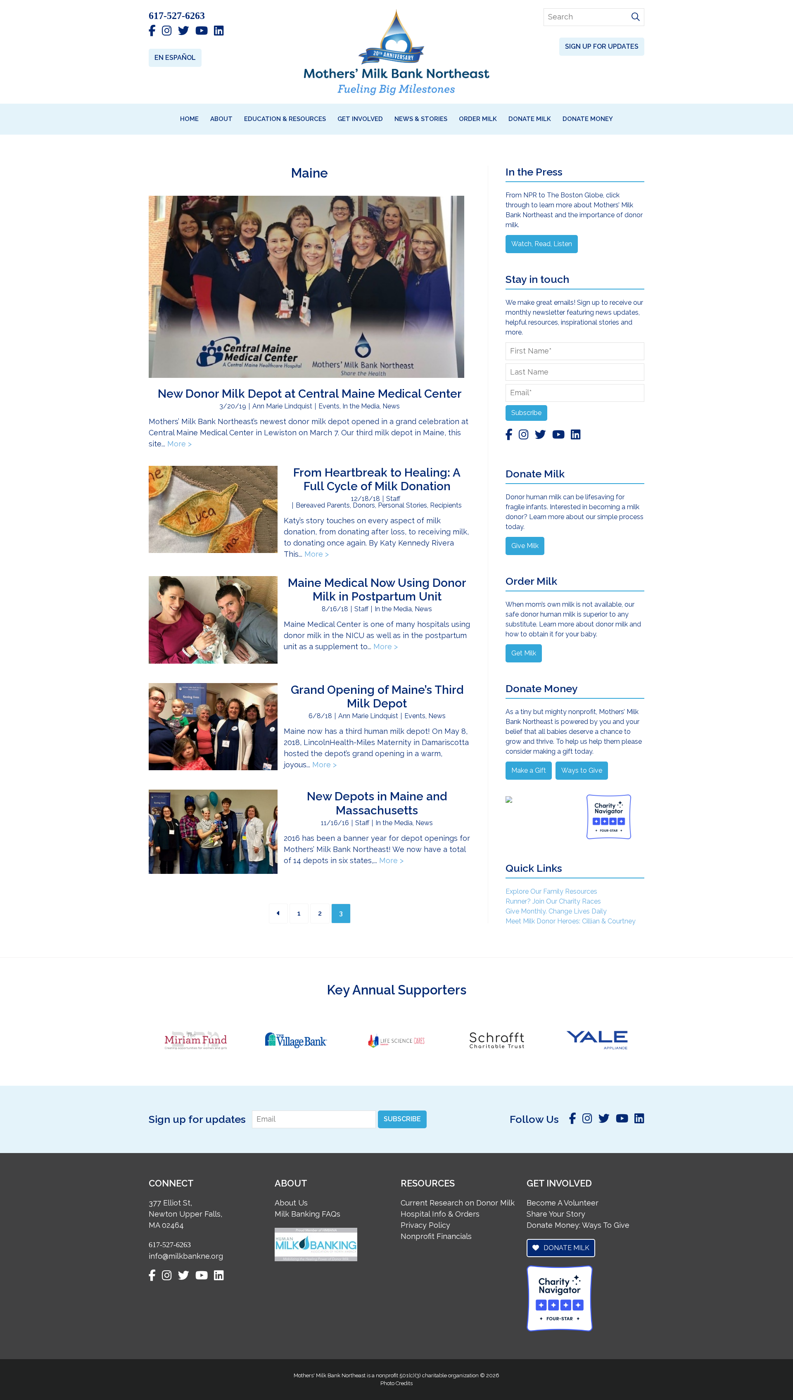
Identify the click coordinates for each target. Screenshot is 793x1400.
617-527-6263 (177, 15)
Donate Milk (565, 1248)
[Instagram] (167, 31)
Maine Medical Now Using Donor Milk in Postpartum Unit (377, 590)
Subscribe (526, 413)
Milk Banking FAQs (307, 1214)
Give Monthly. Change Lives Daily (556, 911)
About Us (291, 1202)
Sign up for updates (602, 46)
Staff (393, 499)
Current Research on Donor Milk (458, 1202)
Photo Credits (396, 1383)
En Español (175, 58)
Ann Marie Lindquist (282, 406)
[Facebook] (152, 31)
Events (329, 406)
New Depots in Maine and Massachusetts (377, 803)
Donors (364, 505)
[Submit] (635, 17)
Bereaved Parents (323, 505)
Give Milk (525, 546)
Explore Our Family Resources (551, 891)
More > (179, 443)
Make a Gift (528, 770)
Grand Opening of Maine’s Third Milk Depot (377, 697)
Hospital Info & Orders (440, 1214)
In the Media (361, 406)
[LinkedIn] (219, 31)
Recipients (446, 505)
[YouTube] (201, 31)
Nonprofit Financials (436, 1236)
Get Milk (523, 653)
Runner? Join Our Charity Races (553, 901)
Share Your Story (556, 1214)
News (391, 406)
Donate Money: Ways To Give (578, 1225)
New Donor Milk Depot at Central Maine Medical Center (310, 394)
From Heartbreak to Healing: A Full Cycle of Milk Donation (377, 480)
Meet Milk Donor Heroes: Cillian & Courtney (571, 921)
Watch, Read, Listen (541, 244)
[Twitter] (183, 31)
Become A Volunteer (562, 1202)
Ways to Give (581, 770)
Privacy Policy (425, 1225)
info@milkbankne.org (186, 1256)
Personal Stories (402, 505)
